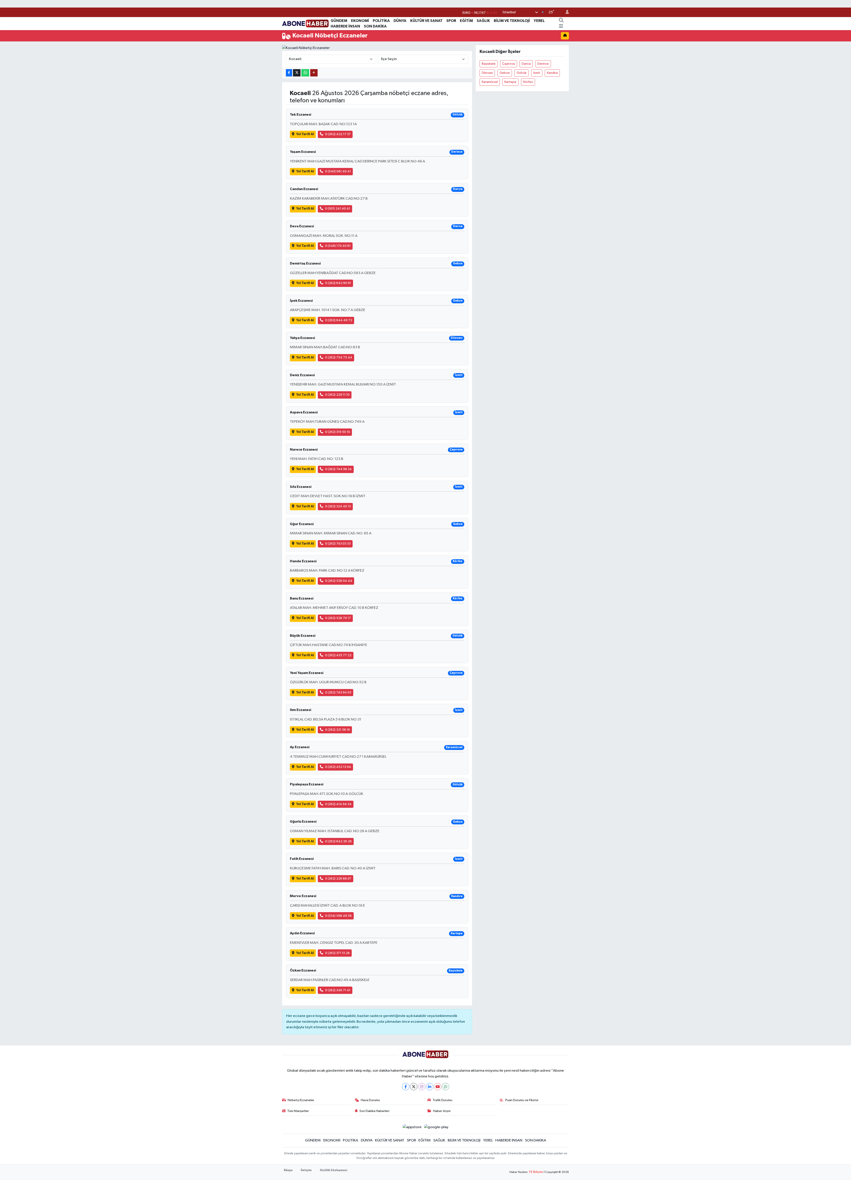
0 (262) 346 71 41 (337, 990)
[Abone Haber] (305, 23)
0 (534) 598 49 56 (338, 915)
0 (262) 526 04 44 (338, 580)
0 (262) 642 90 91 (338, 283)
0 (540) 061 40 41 (338, 171)
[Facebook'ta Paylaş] (289, 72)
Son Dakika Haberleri (374, 1111)
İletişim (306, 1170)
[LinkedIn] (429, 1086)
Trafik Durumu (442, 1100)
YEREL (539, 21)
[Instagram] (421, 1086)
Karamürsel (490, 82)
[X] (413, 1086)
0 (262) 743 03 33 (338, 543)
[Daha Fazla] (314, 72)
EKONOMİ (360, 21)
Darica (526, 63)
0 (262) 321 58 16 (337, 729)
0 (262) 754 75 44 (338, 357)
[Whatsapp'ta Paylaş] (305, 72)
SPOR (451, 21)
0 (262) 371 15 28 (337, 953)
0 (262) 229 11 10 (337, 394)
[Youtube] (437, 1086)
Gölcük (522, 72)
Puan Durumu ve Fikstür (522, 1100)
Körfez (528, 82)
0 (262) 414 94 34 (338, 804)
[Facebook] (405, 1086)
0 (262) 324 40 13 (338, 506)
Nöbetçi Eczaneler (301, 1100)
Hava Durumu (370, 1100)
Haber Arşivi (442, 1111)
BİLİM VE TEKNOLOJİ (512, 21)
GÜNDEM (339, 21)
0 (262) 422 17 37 (338, 134)
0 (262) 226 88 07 (338, 878)
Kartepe (510, 82)
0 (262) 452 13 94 (338, 767)
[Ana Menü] (561, 26)
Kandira (552, 72)
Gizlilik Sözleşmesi (333, 1170)
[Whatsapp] (445, 1086)
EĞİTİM (466, 21)
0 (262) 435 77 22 (338, 655)
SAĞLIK (483, 21)
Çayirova (508, 63)
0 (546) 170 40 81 (338, 245)
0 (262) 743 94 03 (338, 692)
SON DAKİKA (375, 26)
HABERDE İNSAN (345, 26)
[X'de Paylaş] (297, 72)
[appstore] (412, 1127)
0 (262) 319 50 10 (337, 432)
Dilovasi (487, 72)
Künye (288, 1170)
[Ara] (561, 21)
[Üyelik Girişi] (565, 12)
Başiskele (489, 63)
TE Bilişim (536, 1172)
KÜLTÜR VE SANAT (426, 21)
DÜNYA (400, 21)
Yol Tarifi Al (305, 134)
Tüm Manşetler (298, 1111)
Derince (543, 63)
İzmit (536, 72)
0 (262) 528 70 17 (338, 618)
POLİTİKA (381, 21)
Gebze (505, 72)
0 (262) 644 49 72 (338, 320)
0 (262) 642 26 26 (338, 841)
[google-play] (436, 1127)
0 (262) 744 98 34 (338, 469)
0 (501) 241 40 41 (337, 208)
